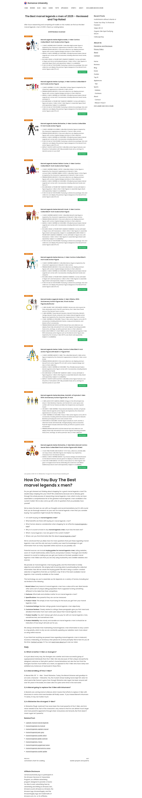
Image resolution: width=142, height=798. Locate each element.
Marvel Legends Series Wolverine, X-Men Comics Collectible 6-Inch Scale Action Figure (63, 124)
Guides (51, 8)
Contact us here (36, 642)
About (96, 53)
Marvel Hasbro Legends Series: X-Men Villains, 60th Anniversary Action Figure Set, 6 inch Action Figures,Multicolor (60, 301)
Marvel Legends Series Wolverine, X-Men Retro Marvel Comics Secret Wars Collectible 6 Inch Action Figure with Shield (64, 446)
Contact (97, 56)
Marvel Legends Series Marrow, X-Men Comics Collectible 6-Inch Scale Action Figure (63, 258)
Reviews (32, 8)
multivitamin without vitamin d (105, 19)
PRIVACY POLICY (100, 103)
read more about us (58, 642)
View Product (82, 72)
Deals (44, 8)
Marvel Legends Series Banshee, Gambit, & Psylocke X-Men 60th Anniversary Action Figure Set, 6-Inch (63, 396)
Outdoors (98, 93)
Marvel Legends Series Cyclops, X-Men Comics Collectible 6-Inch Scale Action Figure (64, 83)
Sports (96, 87)
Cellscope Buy (99, 37)
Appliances (98, 81)
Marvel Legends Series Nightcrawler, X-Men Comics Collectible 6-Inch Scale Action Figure (60, 41)
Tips (96, 84)
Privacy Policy (99, 49)
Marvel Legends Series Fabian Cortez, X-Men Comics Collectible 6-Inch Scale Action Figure (60, 164)
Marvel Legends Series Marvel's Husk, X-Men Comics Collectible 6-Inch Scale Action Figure (60, 210)
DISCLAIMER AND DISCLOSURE (94, 8)
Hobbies (97, 90)
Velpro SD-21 (98, 28)
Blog (38, 8)
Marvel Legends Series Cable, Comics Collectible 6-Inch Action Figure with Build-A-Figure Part (62, 350)
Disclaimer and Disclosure (103, 46)
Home (26, 8)
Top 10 (57, 8)
